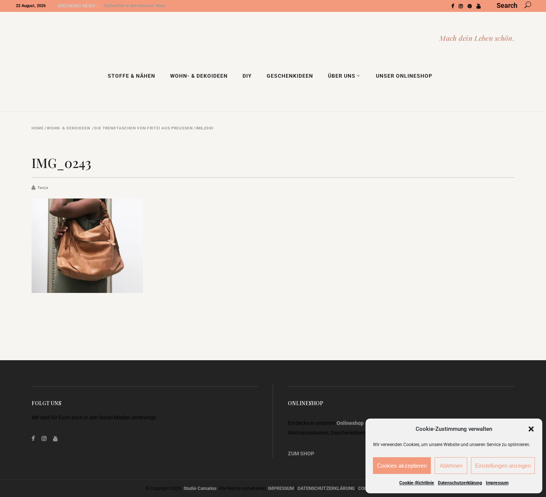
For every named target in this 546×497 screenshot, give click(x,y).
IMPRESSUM (281, 488)
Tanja (43, 187)
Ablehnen (451, 465)
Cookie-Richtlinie (416, 482)
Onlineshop (350, 423)
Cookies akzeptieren (402, 465)
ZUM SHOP (301, 453)
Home (38, 128)
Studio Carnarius (200, 488)
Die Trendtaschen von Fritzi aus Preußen (143, 128)
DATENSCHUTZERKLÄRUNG (326, 488)
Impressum (497, 482)
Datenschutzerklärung (460, 482)
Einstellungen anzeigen (503, 465)
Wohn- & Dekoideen (68, 128)
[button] (531, 429)
